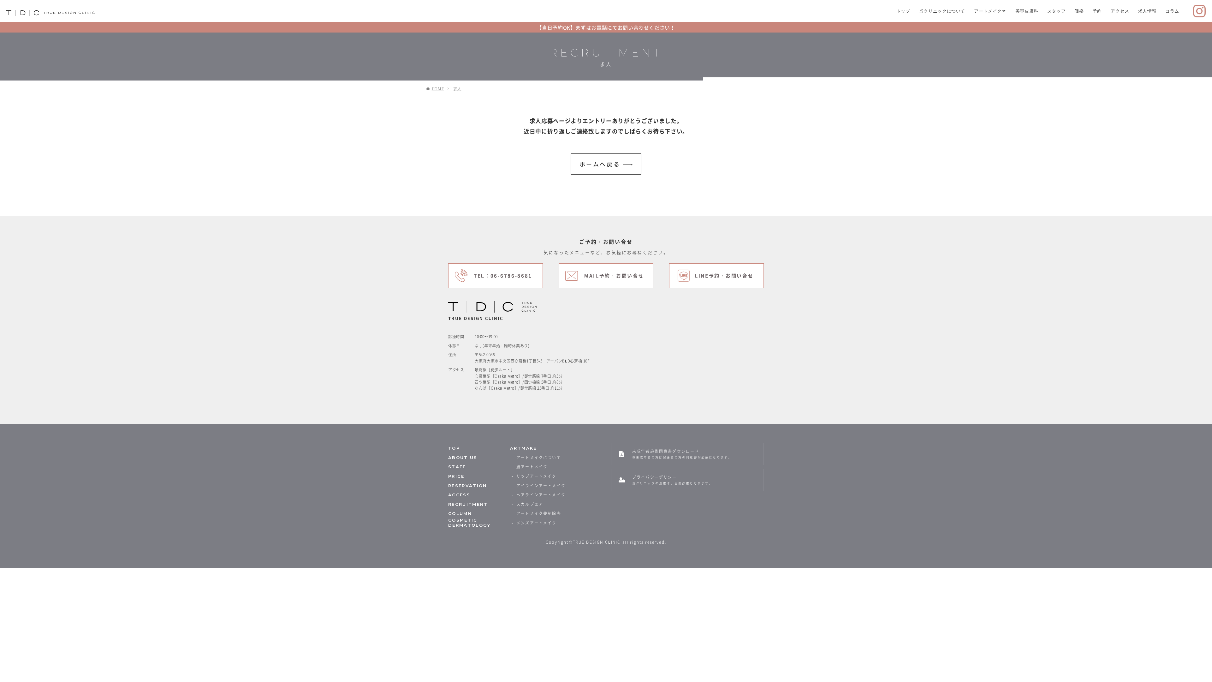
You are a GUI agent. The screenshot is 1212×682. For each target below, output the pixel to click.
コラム (1172, 11)
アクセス (1120, 11)
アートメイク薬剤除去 (538, 513)
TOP (454, 448)
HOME (438, 89)
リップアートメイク (536, 476)
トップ (903, 11)
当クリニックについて (942, 11)
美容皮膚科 (1026, 11)
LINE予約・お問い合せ (724, 275)
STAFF (457, 466)
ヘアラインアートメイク (541, 495)
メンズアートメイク (536, 523)
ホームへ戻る (600, 164)
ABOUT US (463, 457)
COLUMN (460, 513)
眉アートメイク (532, 467)
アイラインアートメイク (541, 485)
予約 (1097, 11)
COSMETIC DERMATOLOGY (469, 523)
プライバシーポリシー (672, 479)
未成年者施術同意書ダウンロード (682, 453)
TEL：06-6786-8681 (503, 275)
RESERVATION (467, 485)
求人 (457, 89)
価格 (1079, 11)
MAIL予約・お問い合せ (614, 275)
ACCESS (459, 495)
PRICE (456, 476)
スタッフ (1056, 11)
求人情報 (1147, 11)
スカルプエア (529, 504)
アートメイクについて (538, 457)
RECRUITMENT (468, 504)
